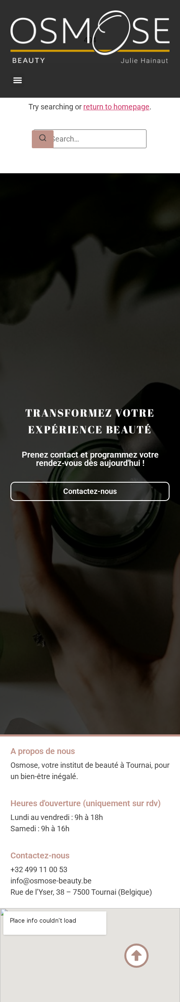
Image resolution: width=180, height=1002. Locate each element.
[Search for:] (90, 138)
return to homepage (116, 106)
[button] (17, 80)
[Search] (43, 139)
